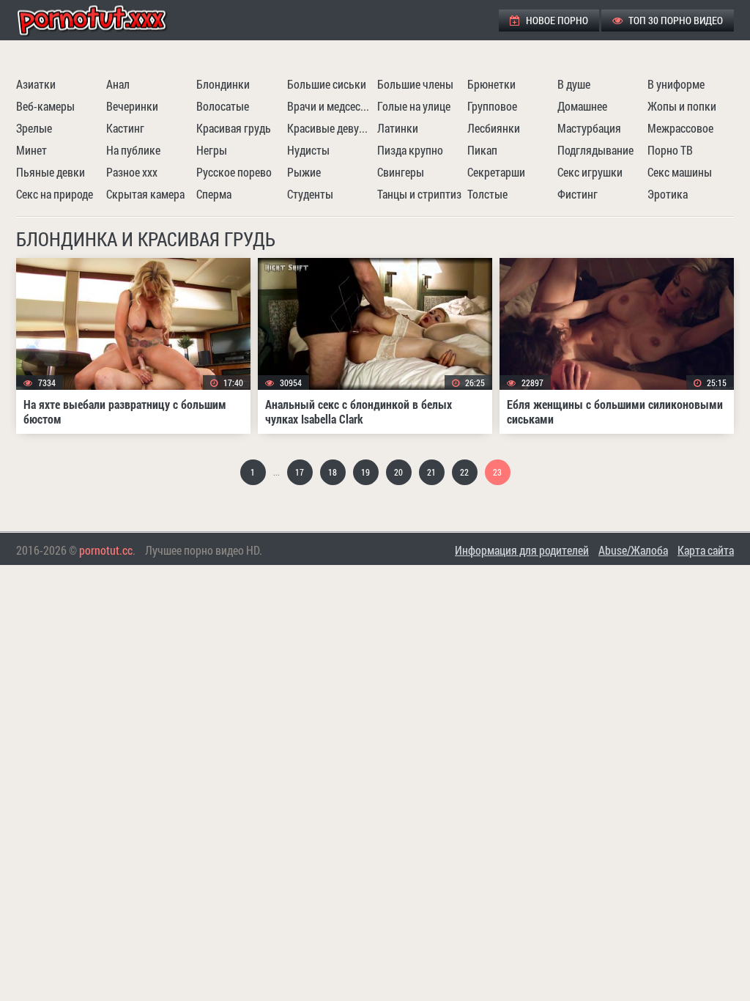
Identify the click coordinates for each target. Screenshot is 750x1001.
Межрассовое (680, 128)
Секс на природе (54, 194)
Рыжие (304, 172)
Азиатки (36, 84)
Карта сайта (705, 550)
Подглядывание (595, 150)
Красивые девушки (330, 128)
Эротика (667, 194)
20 (398, 472)
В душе (573, 84)
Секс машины (679, 172)
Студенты (310, 194)
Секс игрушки (590, 172)
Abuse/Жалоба (633, 550)
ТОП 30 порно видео (674, 20)
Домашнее (582, 106)
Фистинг (577, 194)
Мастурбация (589, 128)
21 (431, 472)
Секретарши (496, 172)
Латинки (397, 128)
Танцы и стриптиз (419, 194)
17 (299, 472)
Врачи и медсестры (330, 106)
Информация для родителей (522, 550)
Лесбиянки (493, 128)
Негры (211, 150)
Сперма (213, 194)
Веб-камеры (45, 106)
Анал (118, 84)
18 (332, 472)
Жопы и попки (681, 106)
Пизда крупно (410, 150)
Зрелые (34, 128)
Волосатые (222, 106)
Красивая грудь (233, 128)
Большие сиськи (326, 84)
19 (365, 472)
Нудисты (308, 150)
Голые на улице (413, 106)
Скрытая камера (145, 194)
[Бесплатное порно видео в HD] (104, 20)
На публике (133, 150)
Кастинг (125, 128)
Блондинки (223, 84)
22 (464, 472)
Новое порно (556, 20)
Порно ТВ (670, 150)
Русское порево (234, 172)
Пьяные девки (50, 172)
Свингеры (400, 172)
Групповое (492, 106)
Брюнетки (491, 84)
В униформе (676, 84)
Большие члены (415, 84)
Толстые (487, 194)
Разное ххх (131, 172)
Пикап (482, 150)
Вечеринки (132, 106)
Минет (31, 150)
